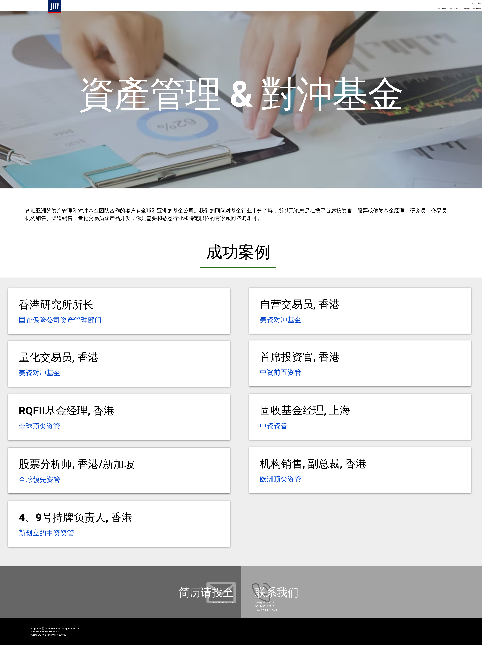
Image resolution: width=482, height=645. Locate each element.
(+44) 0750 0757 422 (266, 610)
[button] (466, 8)
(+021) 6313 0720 (264, 606)
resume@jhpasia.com (221, 602)
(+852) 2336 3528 (264, 602)
